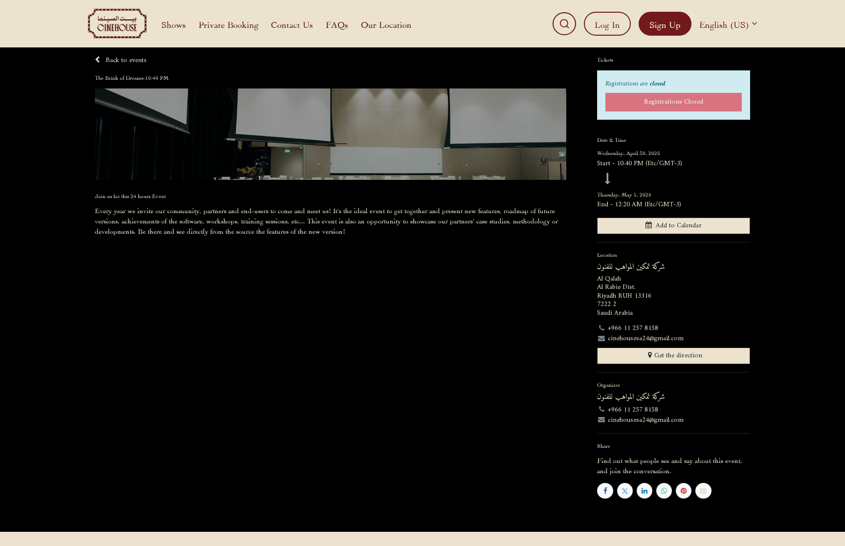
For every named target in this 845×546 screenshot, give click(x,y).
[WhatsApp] (664, 491)
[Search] (564, 23)
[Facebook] (605, 491)
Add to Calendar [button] (679, 225)
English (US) (724, 24)
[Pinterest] (683, 491)
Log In (607, 24)
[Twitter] (625, 491)
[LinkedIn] (644, 491)
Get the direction (678, 355)
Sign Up (665, 24)
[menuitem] (173, 23)
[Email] (703, 491)
